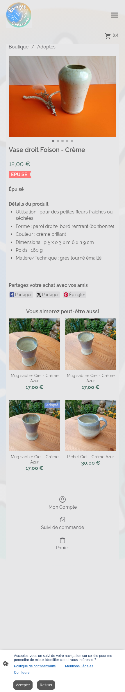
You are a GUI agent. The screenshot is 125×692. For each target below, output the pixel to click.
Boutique (18, 47)
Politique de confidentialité (35, 666)
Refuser (46, 685)
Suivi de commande (62, 527)
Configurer (22, 673)
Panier (62, 547)
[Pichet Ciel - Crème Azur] (90, 425)
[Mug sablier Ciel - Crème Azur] (34, 344)
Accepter (23, 685)
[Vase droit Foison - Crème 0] (62, 96)
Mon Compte (63, 507)
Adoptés (46, 47)
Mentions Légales (79, 666)
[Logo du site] (19, 15)
